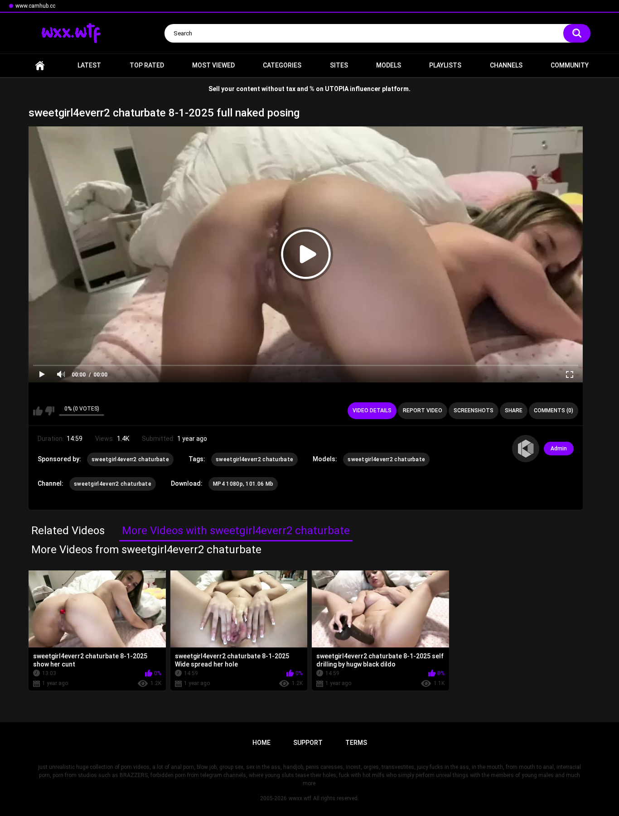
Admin (559, 448)
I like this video (38, 410)
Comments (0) (553, 410)
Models (388, 65)
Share (513, 410)
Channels (506, 65)
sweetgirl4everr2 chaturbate (130, 459)
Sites (339, 65)
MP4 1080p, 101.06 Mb (243, 484)
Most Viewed (213, 65)
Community (570, 65)
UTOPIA (336, 88)
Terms (356, 742)
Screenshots (473, 410)
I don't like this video (49, 410)
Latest (89, 65)
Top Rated (147, 65)
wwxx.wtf (300, 798)
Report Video (422, 410)
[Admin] (525, 448)
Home (40, 65)
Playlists (445, 65)
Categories (282, 65)
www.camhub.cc (35, 6)
